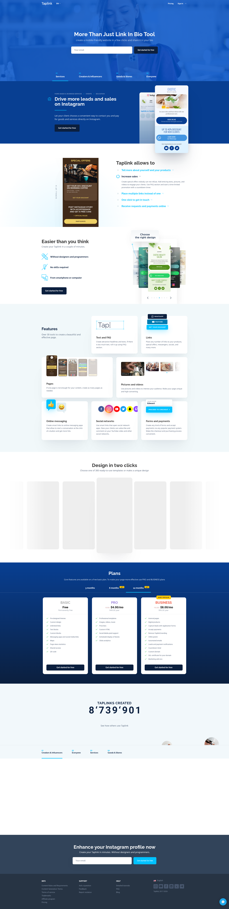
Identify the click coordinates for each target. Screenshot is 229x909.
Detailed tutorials (123, 886)
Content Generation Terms (52, 889)
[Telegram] (182, 886)
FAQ (117, 889)
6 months (116, 588)
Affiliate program (48, 899)
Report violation (85, 892)
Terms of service (48, 892)
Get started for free (146, 50)
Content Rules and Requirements (55, 886)
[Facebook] (166, 886)
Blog (118, 892)
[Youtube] (156, 886)
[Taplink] (47, 3)
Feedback (83, 889)
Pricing (171, 4)
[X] (176, 886)
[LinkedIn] (171, 886)
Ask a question (85, 886)
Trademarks (46, 896)
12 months (140, 588)
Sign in (180, 4)
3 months (90, 588)
